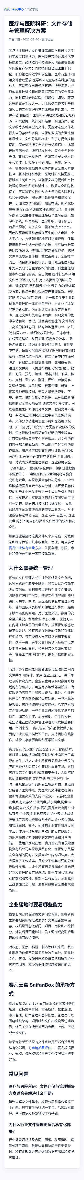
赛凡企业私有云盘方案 (25, 548)
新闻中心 (18, 9)
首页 (7, 9)
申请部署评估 (41, 1048)
